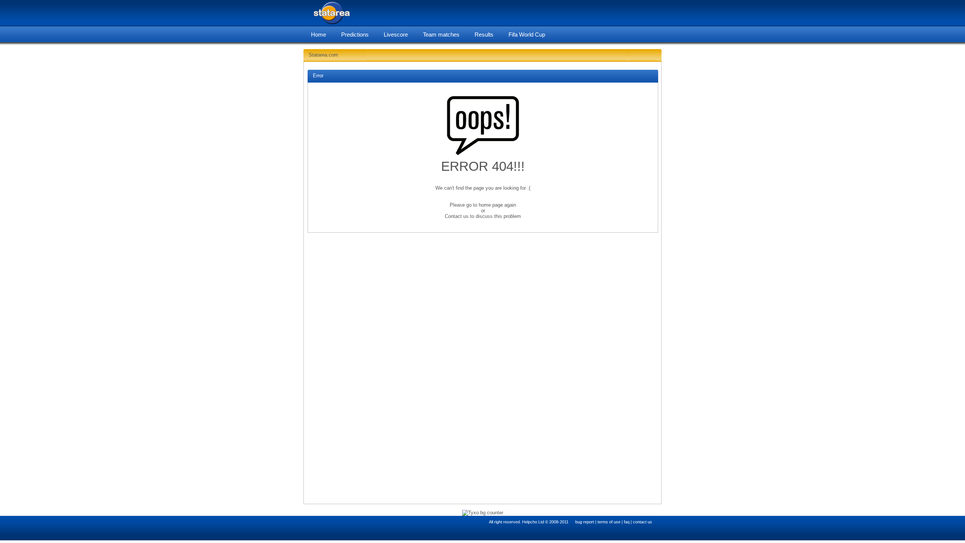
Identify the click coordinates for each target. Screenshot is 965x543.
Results (484, 34)
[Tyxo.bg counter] (482, 512)
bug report (584, 522)
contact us (642, 522)
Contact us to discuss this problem (483, 216)
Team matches (441, 34)
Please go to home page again (483, 205)
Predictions (355, 34)
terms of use (608, 522)
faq (627, 522)
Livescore (396, 34)
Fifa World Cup (527, 34)
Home (318, 34)
